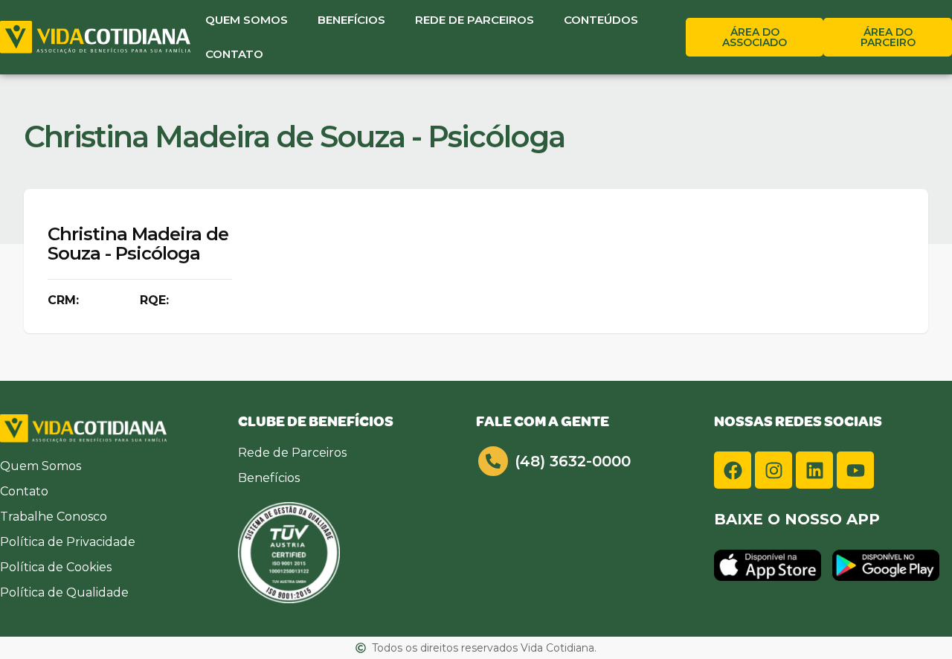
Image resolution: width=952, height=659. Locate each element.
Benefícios (351, 20)
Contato (234, 54)
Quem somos (246, 20)
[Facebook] (732, 470)
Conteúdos (601, 20)
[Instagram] (773, 470)
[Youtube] (855, 470)
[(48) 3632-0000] (493, 461)
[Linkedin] (814, 470)
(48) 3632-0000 (573, 461)
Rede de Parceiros (474, 20)
